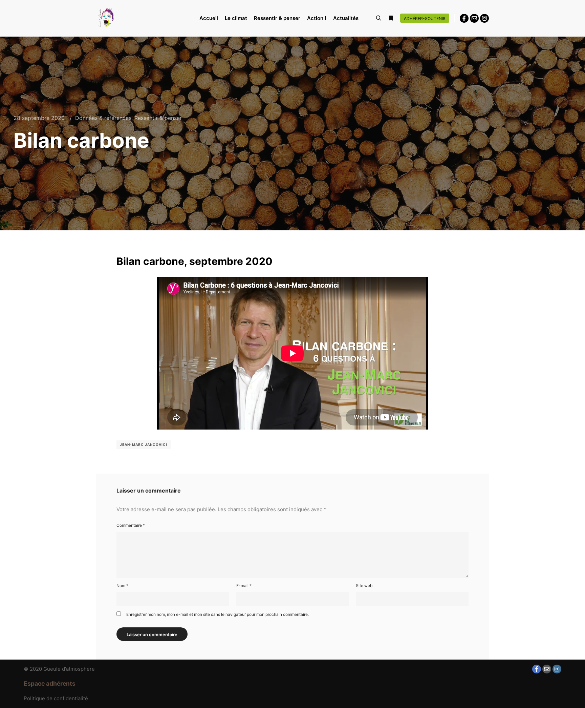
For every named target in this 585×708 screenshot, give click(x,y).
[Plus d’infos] (391, 18)
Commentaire (130, 525)
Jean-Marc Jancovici (143, 444)
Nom (122, 585)
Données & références (103, 117)
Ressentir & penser (158, 117)
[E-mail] (474, 18)
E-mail (244, 585)
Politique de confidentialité (56, 698)
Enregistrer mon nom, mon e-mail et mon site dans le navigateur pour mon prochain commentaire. (217, 614)
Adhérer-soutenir (425, 18)
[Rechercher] (378, 18)
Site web (364, 585)
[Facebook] (464, 18)
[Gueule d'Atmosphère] (106, 18)
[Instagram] (484, 18)
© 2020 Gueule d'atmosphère (59, 669)
